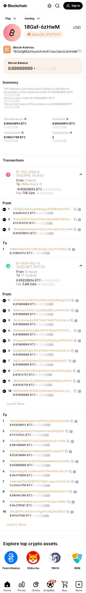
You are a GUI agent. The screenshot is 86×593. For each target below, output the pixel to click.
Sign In (75, 5)
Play (8, 18)
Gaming (29, 18)
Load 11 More (16, 524)
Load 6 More (15, 404)
